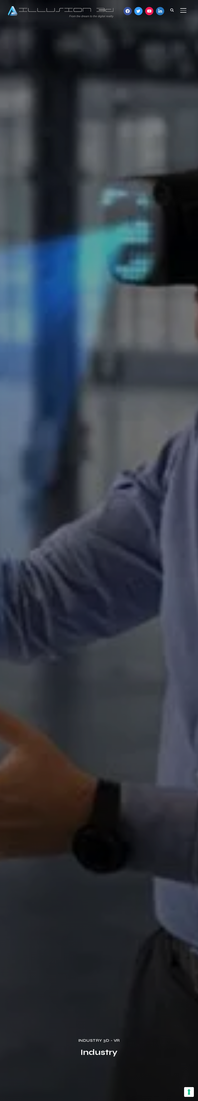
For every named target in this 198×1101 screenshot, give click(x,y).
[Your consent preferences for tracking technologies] (189, 1092)
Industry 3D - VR (99, 1040)
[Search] (172, 10)
